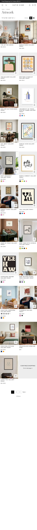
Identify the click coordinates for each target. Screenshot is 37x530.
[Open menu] (2, 5)
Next (24, 392)
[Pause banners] (35, 1)
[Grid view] (30, 18)
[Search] (6, 5)
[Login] (30, 5)
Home (3, 9)
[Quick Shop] (15, 41)
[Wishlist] (33, 5)
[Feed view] (33, 18)
